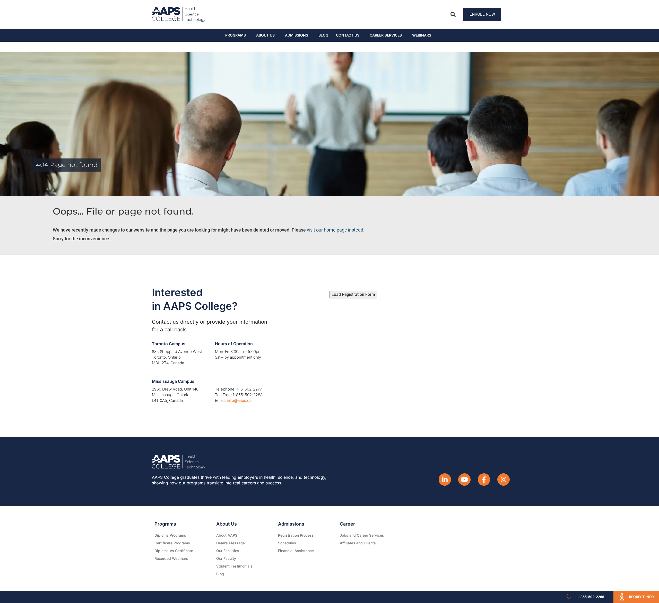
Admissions (296, 35)
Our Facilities (227, 550)
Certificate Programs (172, 543)
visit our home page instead (335, 230)
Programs (235, 35)
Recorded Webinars (171, 558)
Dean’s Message (230, 543)
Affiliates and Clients (358, 543)
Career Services (386, 35)
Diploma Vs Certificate (173, 550)
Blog (323, 35)
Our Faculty (226, 558)
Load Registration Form (353, 294)
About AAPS (226, 535)
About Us (265, 35)
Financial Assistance (296, 550)
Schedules (287, 543)
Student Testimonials (234, 566)
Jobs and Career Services (362, 535)
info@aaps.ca (239, 400)
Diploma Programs (170, 535)
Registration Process (296, 535)
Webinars (421, 35)
